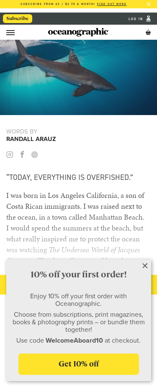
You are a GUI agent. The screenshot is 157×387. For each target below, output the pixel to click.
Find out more (112, 4)
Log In (137, 18)
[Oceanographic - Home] (78, 32)
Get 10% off (79, 364)
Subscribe (17, 18)
